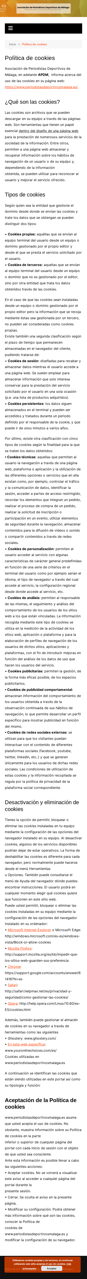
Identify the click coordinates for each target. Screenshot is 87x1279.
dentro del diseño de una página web (48, 131)
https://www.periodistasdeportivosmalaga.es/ (41, 87)
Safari (12, 985)
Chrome (14, 967)
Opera (13, 1003)
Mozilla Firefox (19, 948)
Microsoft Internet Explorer (29, 930)
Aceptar (52, 1268)
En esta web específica (26, 1044)
